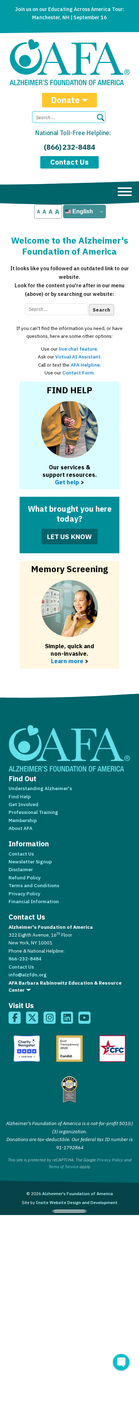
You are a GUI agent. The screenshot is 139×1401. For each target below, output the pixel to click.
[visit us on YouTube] (84, 1018)
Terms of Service (63, 1166)
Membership (23, 820)
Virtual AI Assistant (78, 356)
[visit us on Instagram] (49, 1018)
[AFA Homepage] (70, 62)
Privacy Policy (24, 893)
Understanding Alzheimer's (40, 788)
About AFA (20, 828)
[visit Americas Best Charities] (69, 1089)
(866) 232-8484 (69, 147)
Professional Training (33, 812)
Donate (65, 100)
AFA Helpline (85, 365)
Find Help (20, 796)
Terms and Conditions (34, 885)
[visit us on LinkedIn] (67, 1018)
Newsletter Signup (30, 861)
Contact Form (78, 372)
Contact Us (69, 162)
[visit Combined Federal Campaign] (112, 1048)
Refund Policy (25, 877)
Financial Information (34, 901)
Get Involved (23, 804)
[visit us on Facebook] (15, 1018)
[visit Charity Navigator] (27, 1048)
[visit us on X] (32, 1018)
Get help (67, 482)
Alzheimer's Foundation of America (77, 1193)
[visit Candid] (69, 1048)
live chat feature (78, 349)
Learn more (67, 661)
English (82, 211)
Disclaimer (21, 869)
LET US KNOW (69, 536)
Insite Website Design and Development (77, 1202)
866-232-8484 (25, 958)
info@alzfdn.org (28, 974)
